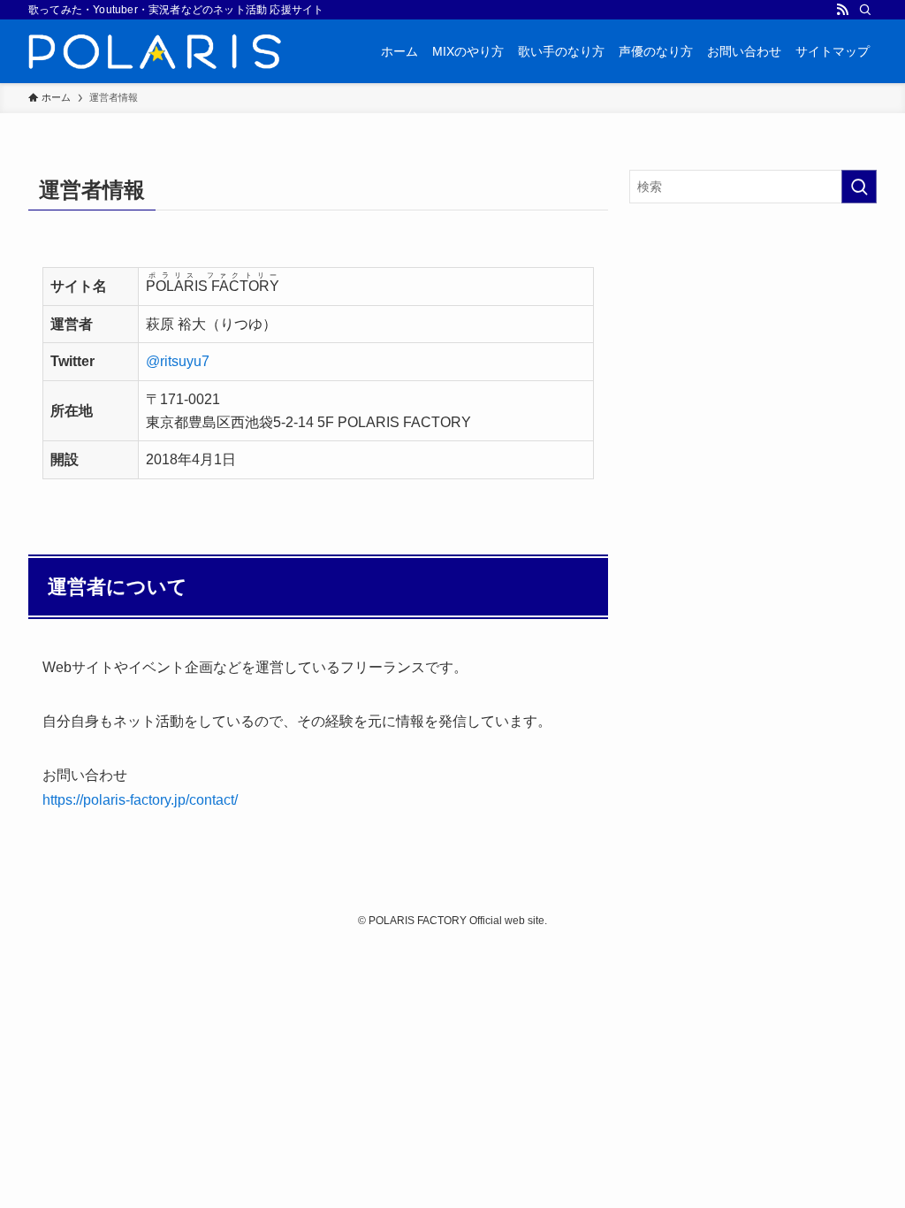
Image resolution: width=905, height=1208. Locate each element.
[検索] (865, 9)
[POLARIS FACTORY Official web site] (154, 51)
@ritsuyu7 (177, 361)
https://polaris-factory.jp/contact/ (140, 799)
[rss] (842, 9)
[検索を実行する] (859, 186)
